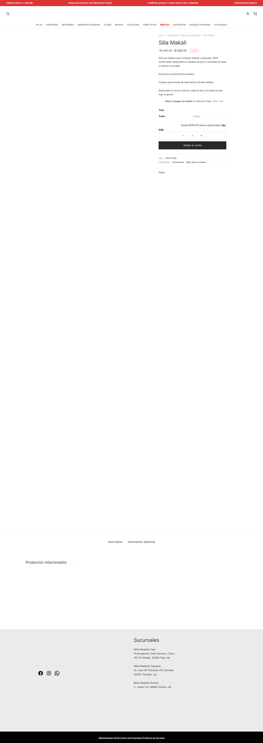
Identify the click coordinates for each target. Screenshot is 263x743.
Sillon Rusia (194, 613)
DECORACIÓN (179, 24)
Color (162, 116)
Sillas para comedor (191, 35)
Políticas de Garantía (154, 738)
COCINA (107, 24)
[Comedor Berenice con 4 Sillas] (104, 594)
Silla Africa (32, 613)
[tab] (115, 542)
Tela (161, 110)
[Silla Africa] (50, 594)
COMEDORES (52, 24)
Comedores (172, 35)
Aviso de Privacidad (131, 738)
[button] (89, 623)
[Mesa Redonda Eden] (158, 594)
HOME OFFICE (150, 24)
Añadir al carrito (192, 145)
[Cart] (255, 14)
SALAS (39, 24)
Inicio (161, 35)
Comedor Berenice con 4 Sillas (97, 613)
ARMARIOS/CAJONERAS (88, 24)
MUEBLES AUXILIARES (199, 24)
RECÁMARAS (68, 24)
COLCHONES (133, 24)
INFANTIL (119, 24)
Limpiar (196, 116)
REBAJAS (165, 24)
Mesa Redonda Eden (145, 613)
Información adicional (141, 541)
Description (115, 541)
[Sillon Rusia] (212, 594)
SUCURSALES (220, 24)
